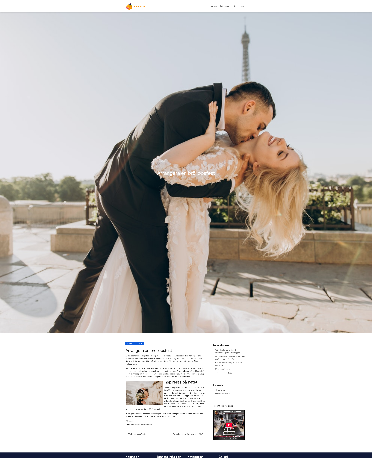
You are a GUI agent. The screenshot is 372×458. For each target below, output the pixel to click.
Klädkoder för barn (222, 369)
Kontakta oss (239, 6)
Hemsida (213, 6)
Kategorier (224, 6)
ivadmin (130, 421)
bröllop (174, 390)
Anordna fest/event (143, 424)
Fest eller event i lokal (223, 373)
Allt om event (220, 390)
